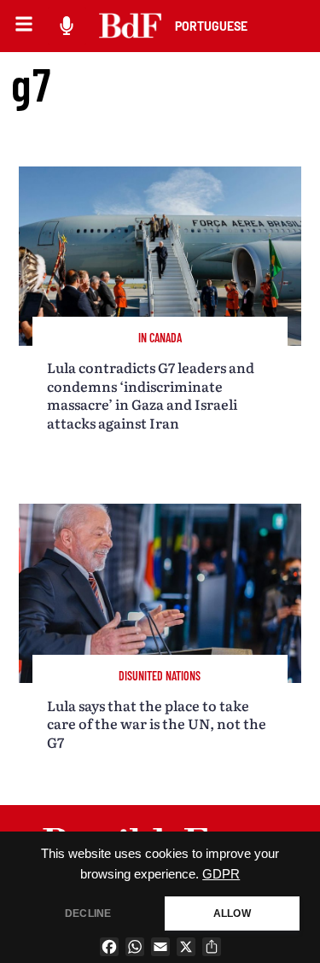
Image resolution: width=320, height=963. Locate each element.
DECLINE (88, 913)
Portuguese (211, 26)
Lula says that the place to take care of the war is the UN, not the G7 (156, 723)
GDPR (221, 874)
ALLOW (232, 913)
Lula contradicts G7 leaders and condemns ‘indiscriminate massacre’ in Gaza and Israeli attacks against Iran (150, 394)
